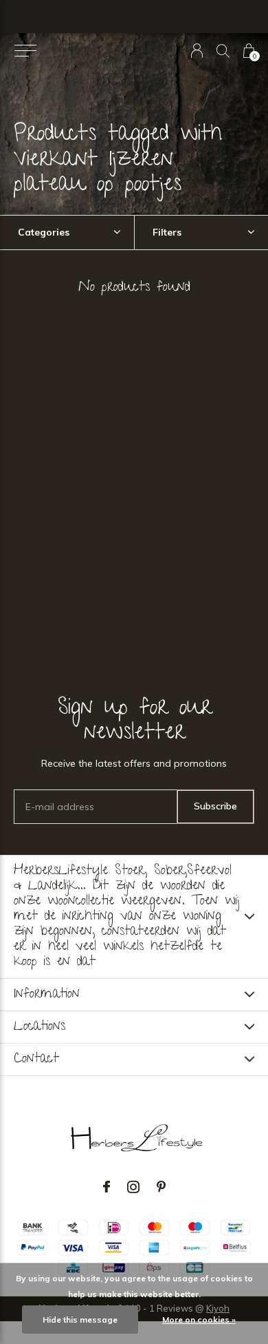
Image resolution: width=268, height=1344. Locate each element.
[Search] (223, 50)
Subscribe (215, 806)
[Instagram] (133, 1187)
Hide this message (80, 1319)
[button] (25, 51)
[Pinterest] (161, 1187)
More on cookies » (199, 1319)
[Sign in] (197, 50)
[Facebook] (106, 1187)
